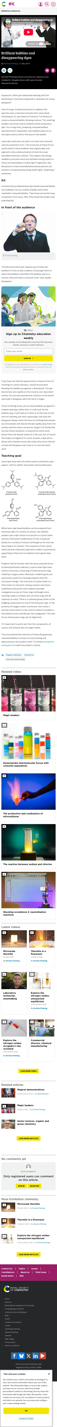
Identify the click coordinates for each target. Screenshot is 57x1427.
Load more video (28, 1071)
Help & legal (9, 1339)
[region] (26, 1398)
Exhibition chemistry (10, 11)
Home (7, 1299)
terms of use (47, 364)
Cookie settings (26, 1418)
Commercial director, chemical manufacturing (41, 1043)
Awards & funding (11, 1332)
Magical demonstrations (30, 1089)
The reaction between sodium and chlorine (27, 864)
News (7, 1315)
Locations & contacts (13, 1322)
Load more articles (28, 1138)
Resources (29, 655)
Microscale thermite (9, 952)
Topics (22, 1268)
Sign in (21, 1186)
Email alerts (7, 1275)
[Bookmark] (53, 70)
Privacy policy (10, 1342)
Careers (7, 1325)
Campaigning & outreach (14, 1309)
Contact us (6, 1268)
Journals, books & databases (16, 1312)
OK (26, 1410)
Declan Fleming (11, 63)
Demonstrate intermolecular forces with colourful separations (26, 764)
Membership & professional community (19, 1305)
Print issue (41, 1272)
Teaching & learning (12, 1329)
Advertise (8, 1335)
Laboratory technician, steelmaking (10, 995)
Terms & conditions (12, 1345)
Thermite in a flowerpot (38, 952)
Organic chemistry (13, 655)
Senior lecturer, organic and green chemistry (33, 1122)
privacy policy (28, 369)
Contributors (8, 1272)
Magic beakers (11, 715)
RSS (22, 1275)
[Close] (49, 1374)
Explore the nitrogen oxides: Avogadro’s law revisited (12, 1044)
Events (7, 1319)
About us (25, 1272)
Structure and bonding (15, 659)
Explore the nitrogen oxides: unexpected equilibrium (40, 997)
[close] (55, 64)
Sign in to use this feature (42, 64)
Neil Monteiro (43, 1093)
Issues (34, 1268)
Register (34, 1186)
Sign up (27, 358)
